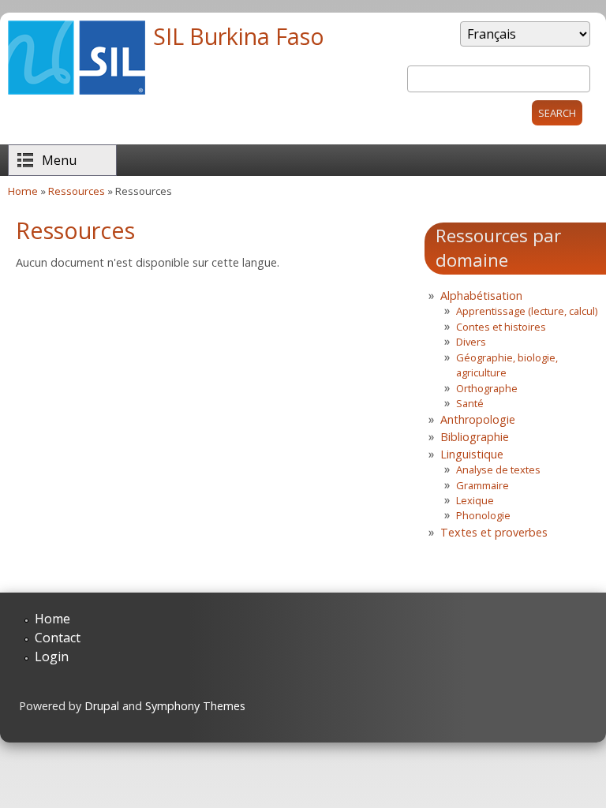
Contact (57, 637)
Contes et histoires (501, 327)
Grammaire (482, 485)
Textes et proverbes (494, 532)
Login (52, 656)
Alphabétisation (481, 295)
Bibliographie (474, 436)
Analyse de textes (498, 469)
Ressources (76, 191)
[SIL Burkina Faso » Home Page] (76, 90)
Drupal (101, 705)
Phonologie (483, 515)
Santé (470, 403)
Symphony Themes (195, 705)
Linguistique (471, 454)
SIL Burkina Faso (238, 36)
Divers (471, 342)
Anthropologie (477, 419)
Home (23, 191)
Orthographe (487, 388)
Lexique (475, 500)
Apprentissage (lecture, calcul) (526, 311)
